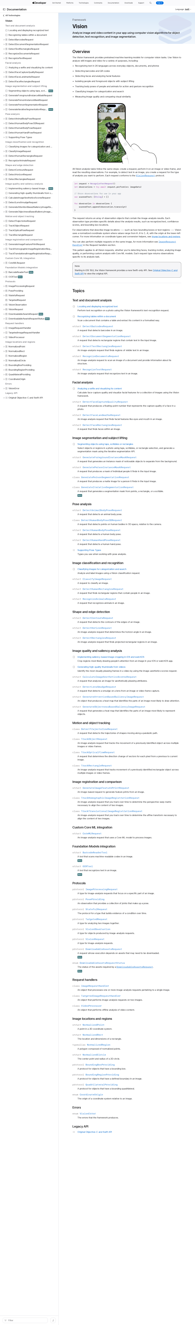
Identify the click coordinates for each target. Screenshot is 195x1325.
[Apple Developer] (39, 3)
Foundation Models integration (93, 846)
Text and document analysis (92, 300)
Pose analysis (82, 504)
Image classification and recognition (98, 563)
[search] (25, 1320)
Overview (81, 51)
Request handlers (84, 980)
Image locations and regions (166, 236)
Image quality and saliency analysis (97, 651)
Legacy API (80, 1126)
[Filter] (26, 1320)
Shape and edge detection (91, 612)
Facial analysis (82, 382)
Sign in (159, 3)
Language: (179, 9)
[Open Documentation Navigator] (4, 9)
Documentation (17, 9)
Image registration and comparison (97, 782)
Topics (78, 290)
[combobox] (26, 1320)
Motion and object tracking (91, 723)
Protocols (79, 883)
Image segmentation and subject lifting (99, 438)
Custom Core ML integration (92, 827)
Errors (76, 1107)
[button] (150, 3)
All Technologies (12, 15)
